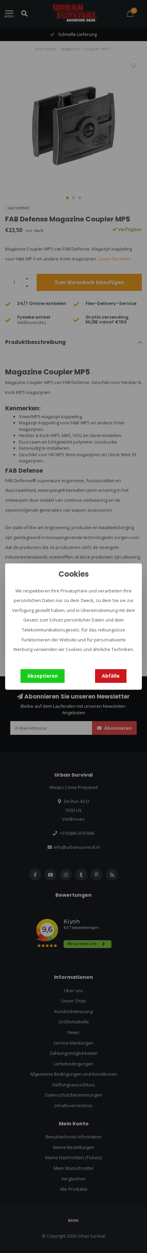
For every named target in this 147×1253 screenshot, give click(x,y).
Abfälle (111, 676)
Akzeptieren (42, 676)
